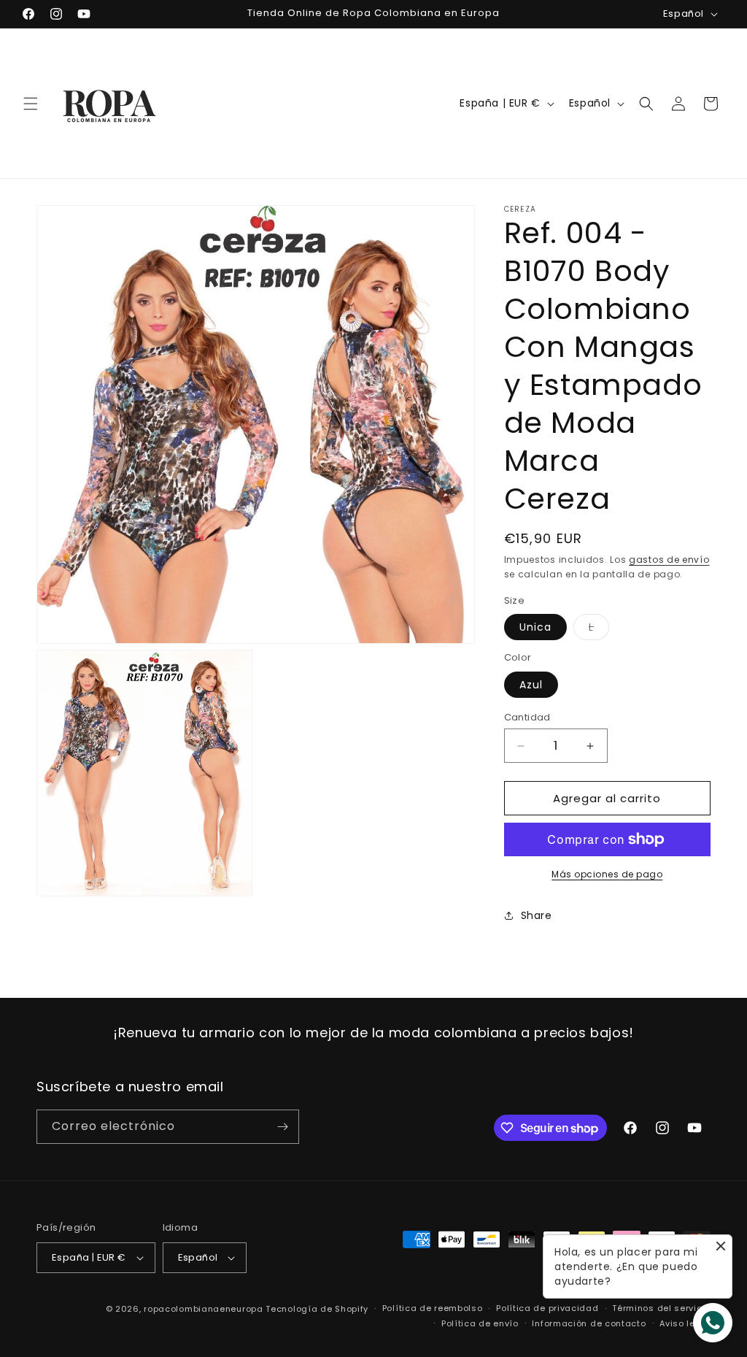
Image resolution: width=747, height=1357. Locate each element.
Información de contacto (589, 1323)
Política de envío (480, 1323)
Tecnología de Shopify (317, 1309)
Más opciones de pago (606, 874)
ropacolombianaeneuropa (203, 1309)
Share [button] (536, 915)
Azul (531, 684)
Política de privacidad (547, 1308)
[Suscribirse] (282, 1127)
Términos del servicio (661, 1308)
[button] (31, 104)
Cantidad (527, 717)
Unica (535, 627)
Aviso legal (685, 1323)
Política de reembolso (432, 1308)
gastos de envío (669, 559)
